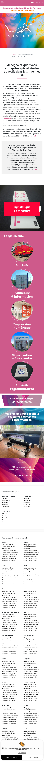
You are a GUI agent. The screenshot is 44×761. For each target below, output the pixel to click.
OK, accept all (12, 757)
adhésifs (7, 118)
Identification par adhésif (10, 553)
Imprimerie (5, 506)
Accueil (13, 55)
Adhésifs (5, 498)
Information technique (9, 550)
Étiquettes (5, 502)
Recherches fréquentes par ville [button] (15, 538)
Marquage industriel (8, 545)
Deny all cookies (32, 757)
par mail (32, 136)
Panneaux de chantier (9, 560)
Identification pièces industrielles (8, 548)
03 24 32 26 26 (37, 3)
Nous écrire (22, 463)
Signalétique (6, 500)
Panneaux (5, 504)
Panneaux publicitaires (9, 558)
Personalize (22, 752)
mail (35, 169)
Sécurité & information (9, 556)
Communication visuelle (9, 554)
